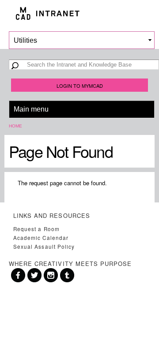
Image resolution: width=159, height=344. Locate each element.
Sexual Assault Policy (44, 246)
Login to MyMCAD (80, 85)
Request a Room (36, 228)
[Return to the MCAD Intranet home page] (79, 13)
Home (15, 125)
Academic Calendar (40, 237)
